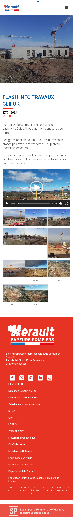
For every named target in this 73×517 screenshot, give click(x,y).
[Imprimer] (12, 115)
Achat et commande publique (24, 404)
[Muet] (60, 203)
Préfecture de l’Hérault (20, 464)
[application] (36, 188)
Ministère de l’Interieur (20, 451)
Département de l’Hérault (21, 471)
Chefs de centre (17, 444)
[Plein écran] (66, 203)
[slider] (34, 203)
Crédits (36, 493)
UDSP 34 (13, 424)
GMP (11, 417)
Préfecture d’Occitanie (20, 457)
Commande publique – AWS (23, 397)
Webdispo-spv (16, 431)
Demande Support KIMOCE (22, 391)
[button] (36, 187)
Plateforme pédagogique (21, 437)
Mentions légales (36, 488)
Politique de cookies (50, 490)
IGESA (11, 411)
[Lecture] (7, 203)
